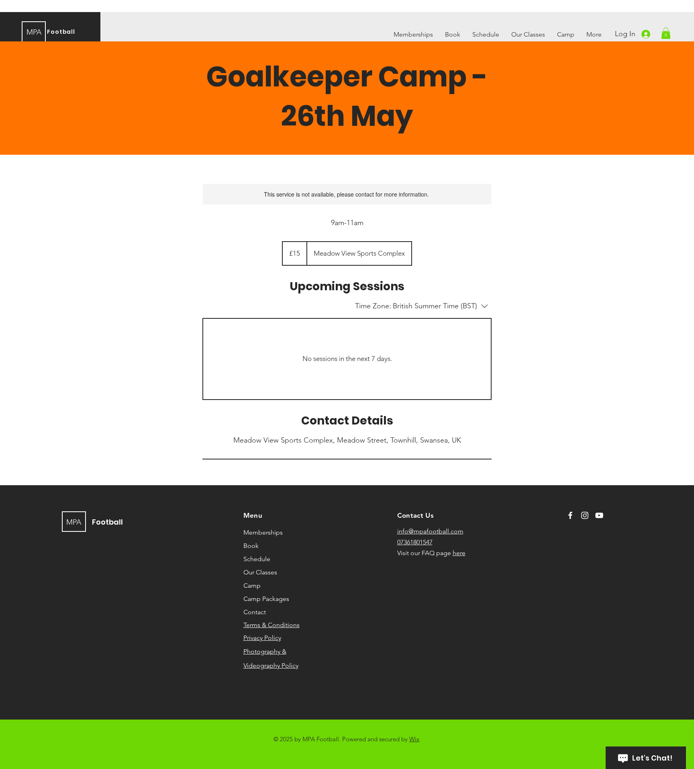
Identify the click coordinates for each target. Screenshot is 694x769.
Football (61, 32)
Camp (252, 585)
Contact (254, 612)
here (459, 553)
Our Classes (260, 572)
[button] (666, 33)
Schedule (256, 559)
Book (251, 546)
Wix (414, 739)
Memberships (263, 532)
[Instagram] (585, 515)
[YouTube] (599, 515)
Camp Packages (266, 599)
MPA (34, 32)
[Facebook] (570, 515)
